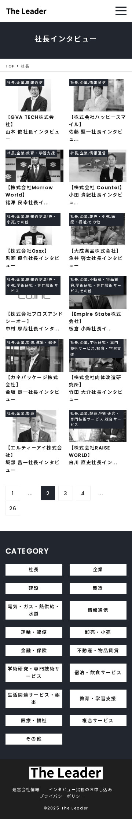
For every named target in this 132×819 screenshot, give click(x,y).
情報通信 (98, 610)
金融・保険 (34, 650)
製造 (98, 588)
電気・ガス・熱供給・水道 (34, 610)
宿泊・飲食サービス (98, 672)
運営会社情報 (26, 790)
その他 (34, 739)
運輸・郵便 (34, 632)
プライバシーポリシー (62, 796)
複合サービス (98, 720)
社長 (34, 569)
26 (13, 508)
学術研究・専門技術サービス (34, 672)
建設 (34, 588)
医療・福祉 (34, 720)
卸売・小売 (98, 632)
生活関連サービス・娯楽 (34, 698)
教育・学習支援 (98, 698)
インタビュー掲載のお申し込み (81, 790)
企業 (98, 569)
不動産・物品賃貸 (98, 650)
